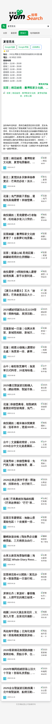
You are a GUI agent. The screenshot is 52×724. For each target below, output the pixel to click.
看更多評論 (43, 84)
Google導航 (24, 47)
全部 (5, 33)
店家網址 (36, 47)
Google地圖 (10, 47)
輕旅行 (23, 33)
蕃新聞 (14, 33)
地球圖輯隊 (35, 33)
